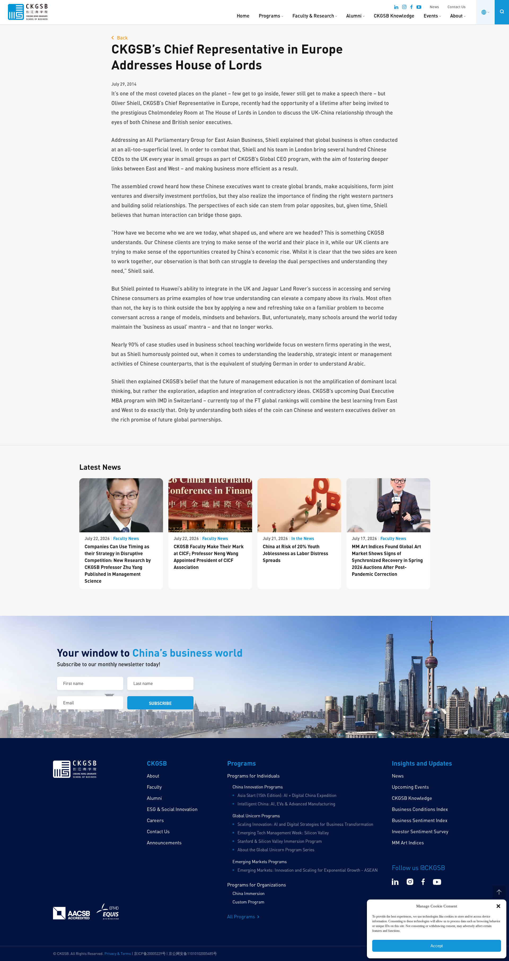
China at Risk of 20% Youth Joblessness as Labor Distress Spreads (295, 553)
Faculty (154, 787)
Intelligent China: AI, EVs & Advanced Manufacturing (286, 803)
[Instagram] (404, 7)
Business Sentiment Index (419, 820)
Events (431, 16)
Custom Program (248, 902)
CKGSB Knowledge (394, 16)
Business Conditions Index (420, 809)
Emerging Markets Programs (259, 861)
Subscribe (160, 703)
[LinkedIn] (396, 7)
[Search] (502, 11)
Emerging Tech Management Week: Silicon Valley (283, 832)
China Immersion (248, 893)
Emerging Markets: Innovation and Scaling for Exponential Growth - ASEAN (308, 870)
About (456, 16)
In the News (302, 538)
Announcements (164, 842)
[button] (498, 906)
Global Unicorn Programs (256, 815)
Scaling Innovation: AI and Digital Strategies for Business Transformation (305, 824)
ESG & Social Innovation (172, 809)
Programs (269, 16)
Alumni (354, 16)
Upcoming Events (410, 787)
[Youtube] (418, 7)
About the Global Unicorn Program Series (276, 849)
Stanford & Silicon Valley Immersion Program (280, 841)
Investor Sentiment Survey (420, 831)
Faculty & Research (313, 16)
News (434, 7)
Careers (155, 820)
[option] (121, 533)
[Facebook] (411, 7)
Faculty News (126, 538)
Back (122, 38)
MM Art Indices (408, 842)
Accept (437, 946)
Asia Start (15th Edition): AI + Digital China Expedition (287, 795)
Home (243, 16)
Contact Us (456, 7)
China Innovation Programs (257, 786)
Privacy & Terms (117, 953)
